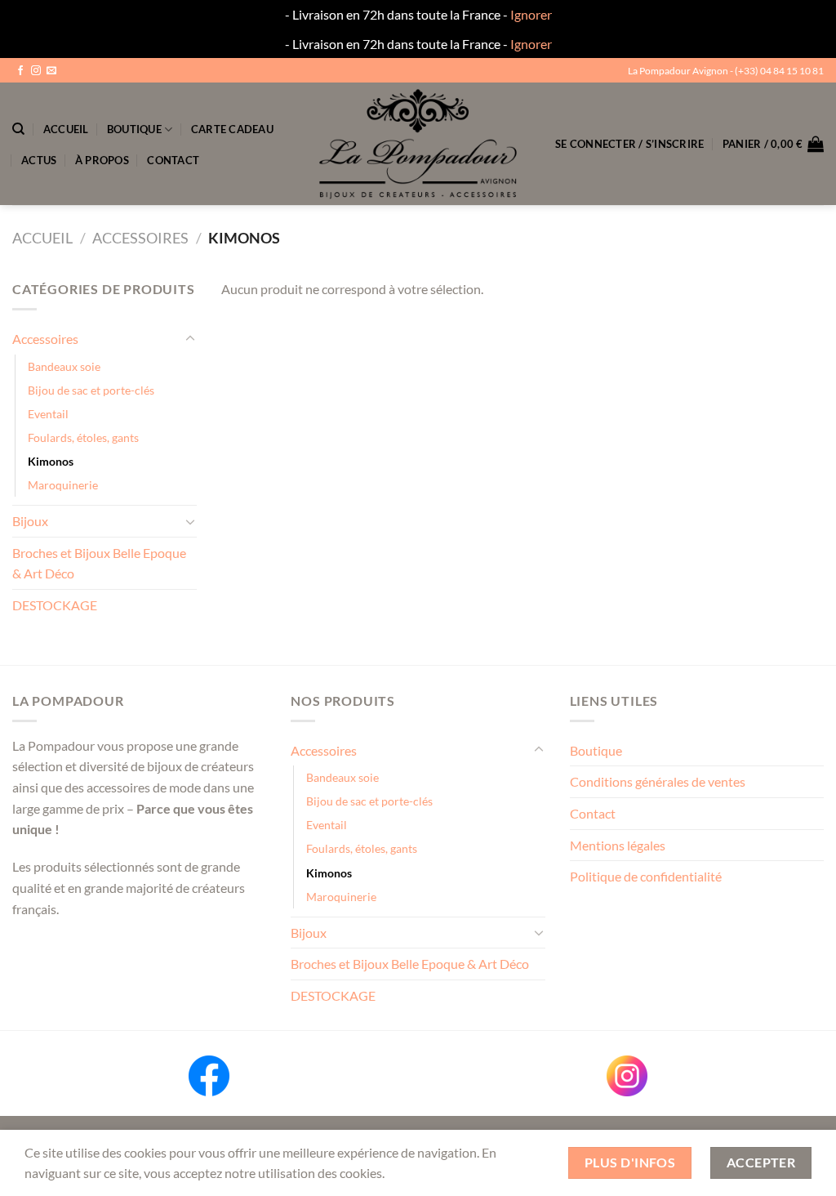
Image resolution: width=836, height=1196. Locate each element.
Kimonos (50, 461)
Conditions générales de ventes (657, 781)
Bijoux (30, 521)
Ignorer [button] (531, 14)
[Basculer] (190, 339)
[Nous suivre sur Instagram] (36, 71)
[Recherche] (18, 129)
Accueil (66, 129)
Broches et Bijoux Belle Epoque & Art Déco (99, 563)
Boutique (134, 129)
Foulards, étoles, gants (83, 437)
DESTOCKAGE (54, 605)
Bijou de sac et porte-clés (91, 390)
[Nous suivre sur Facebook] (20, 71)
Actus (38, 160)
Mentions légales (617, 845)
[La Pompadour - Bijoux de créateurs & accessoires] (418, 144)
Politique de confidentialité (646, 876)
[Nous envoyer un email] (51, 71)
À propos (102, 160)
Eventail (48, 414)
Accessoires (140, 238)
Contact (173, 160)
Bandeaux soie (64, 366)
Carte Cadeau (232, 129)
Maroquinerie (63, 485)
